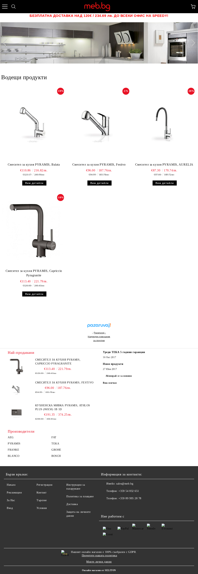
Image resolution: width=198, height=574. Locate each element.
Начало (11, 484)
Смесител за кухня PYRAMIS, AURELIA (164, 164)
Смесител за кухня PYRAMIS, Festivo (99, 164)
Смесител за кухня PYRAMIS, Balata (34, 164)
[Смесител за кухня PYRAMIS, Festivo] (97, 124)
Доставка (72, 504)
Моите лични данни (99, 561)
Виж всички (110, 383)
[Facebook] (106, 506)
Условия (42, 508)
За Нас (11, 500)
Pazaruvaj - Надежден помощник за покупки (99, 337)
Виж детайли (34, 183)
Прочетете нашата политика (99, 555)
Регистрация (44, 484)
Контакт (42, 492)
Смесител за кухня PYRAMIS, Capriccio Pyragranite (34, 273)
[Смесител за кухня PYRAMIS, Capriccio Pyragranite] (32, 230)
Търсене (42, 500)
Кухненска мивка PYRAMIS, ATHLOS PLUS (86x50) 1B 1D (62, 407)
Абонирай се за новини (119, 376)
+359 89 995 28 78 (130, 498)
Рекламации (14, 492)
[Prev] (6, 42)
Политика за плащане (80, 496)
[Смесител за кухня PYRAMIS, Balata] (32, 124)
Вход (10, 508)
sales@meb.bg (124, 483)
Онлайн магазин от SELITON (99, 570)
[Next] (191, 42)
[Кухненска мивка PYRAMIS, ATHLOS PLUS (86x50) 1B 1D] (16, 412)
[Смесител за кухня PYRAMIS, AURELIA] (163, 124)
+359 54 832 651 (129, 491)
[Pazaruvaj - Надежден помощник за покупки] (99, 321)
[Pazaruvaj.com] (99, 327)
